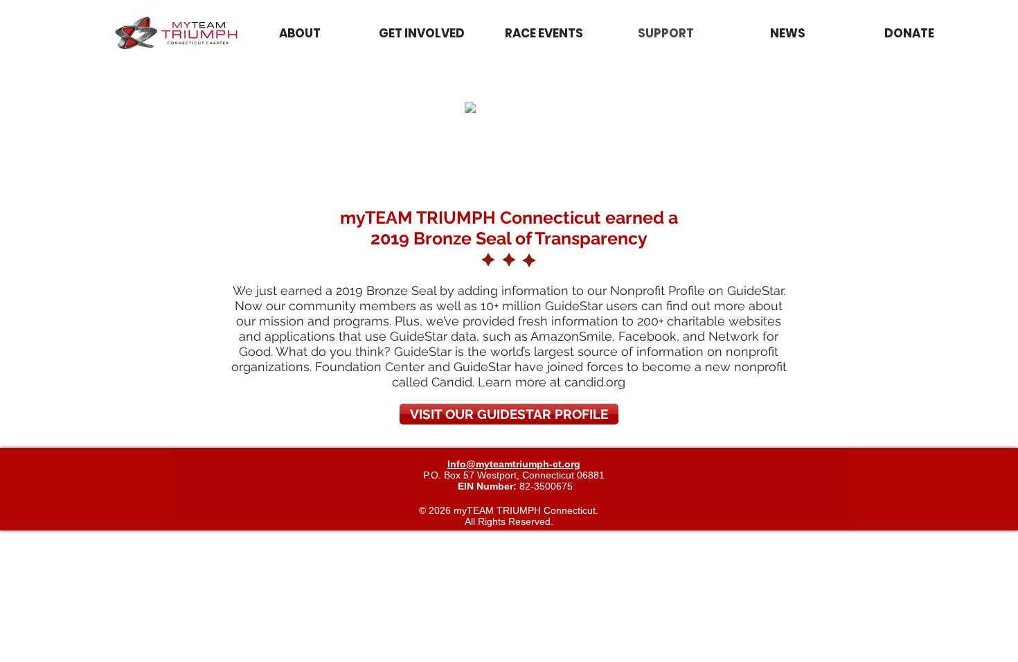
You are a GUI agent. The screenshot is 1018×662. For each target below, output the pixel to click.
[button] (544, 33)
